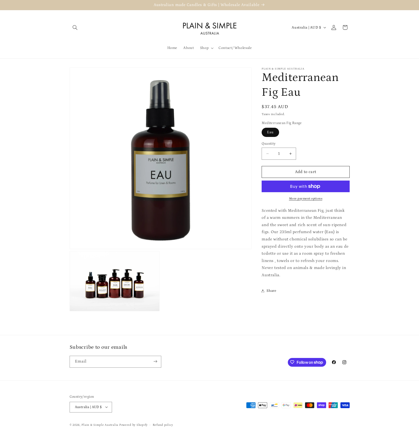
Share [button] (271, 291)
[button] (75, 27)
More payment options (305, 198)
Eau (270, 132)
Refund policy (163, 424)
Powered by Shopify (133, 424)
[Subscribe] (155, 361)
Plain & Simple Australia (99, 424)
